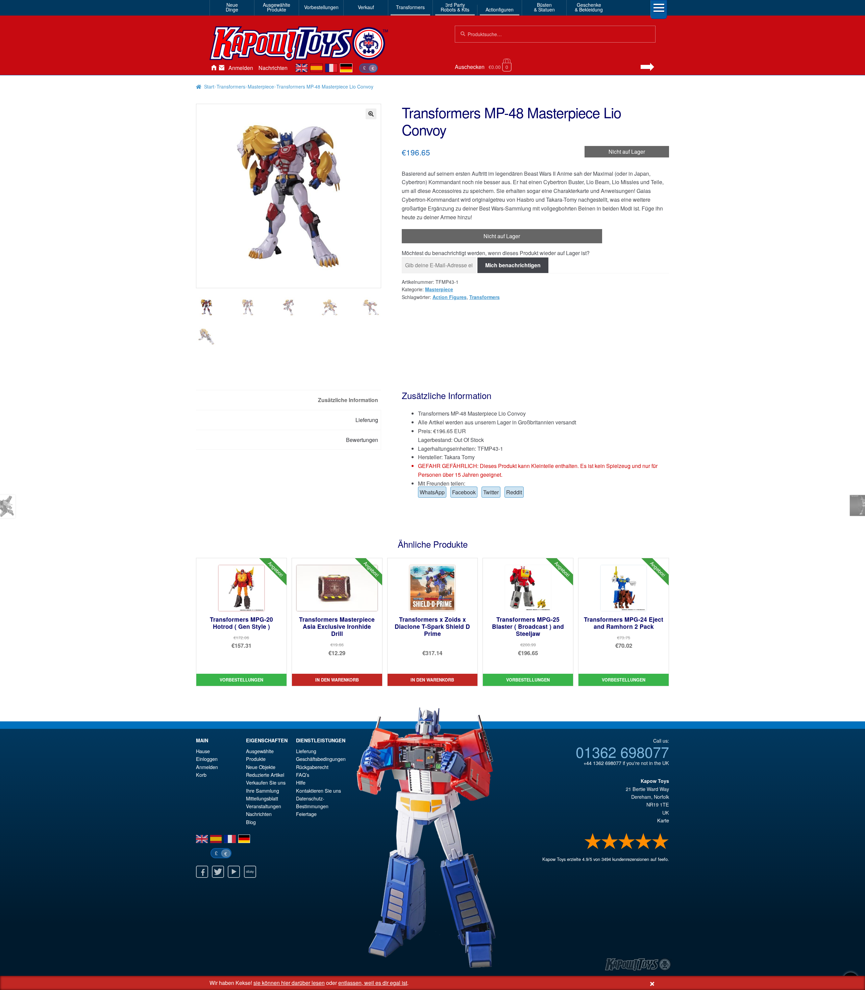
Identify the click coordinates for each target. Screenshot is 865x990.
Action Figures (449, 297)
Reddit (514, 492)
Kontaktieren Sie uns (222, 68)
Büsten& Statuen (544, 7)
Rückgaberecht (312, 766)
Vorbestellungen (321, 7)
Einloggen (207, 758)
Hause (213, 68)
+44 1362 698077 (602, 762)
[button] (371, 113)
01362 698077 (622, 751)
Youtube (234, 872)
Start (209, 86)
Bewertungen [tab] (362, 440)
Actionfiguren (500, 9)
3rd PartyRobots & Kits (455, 7)
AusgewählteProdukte (276, 7)
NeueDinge (232, 7)
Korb (201, 774)
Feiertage (306, 813)
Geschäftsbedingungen (321, 758)
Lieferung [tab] (366, 420)
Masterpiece (261, 86)
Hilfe (300, 782)
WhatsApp (432, 492)
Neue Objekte (260, 766)
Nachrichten (273, 68)
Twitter (491, 492)
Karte (663, 820)
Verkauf (366, 7)
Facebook (464, 492)
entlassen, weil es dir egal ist (372, 983)
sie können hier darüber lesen (289, 983)
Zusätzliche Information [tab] (348, 400)
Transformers (410, 7)
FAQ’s (302, 774)
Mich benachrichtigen (513, 265)
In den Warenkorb (337, 680)
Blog (251, 821)
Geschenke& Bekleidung (589, 7)
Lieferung (306, 750)
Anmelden (240, 68)
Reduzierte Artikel (265, 774)
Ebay (250, 872)
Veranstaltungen (263, 806)
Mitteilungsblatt (262, 798)
